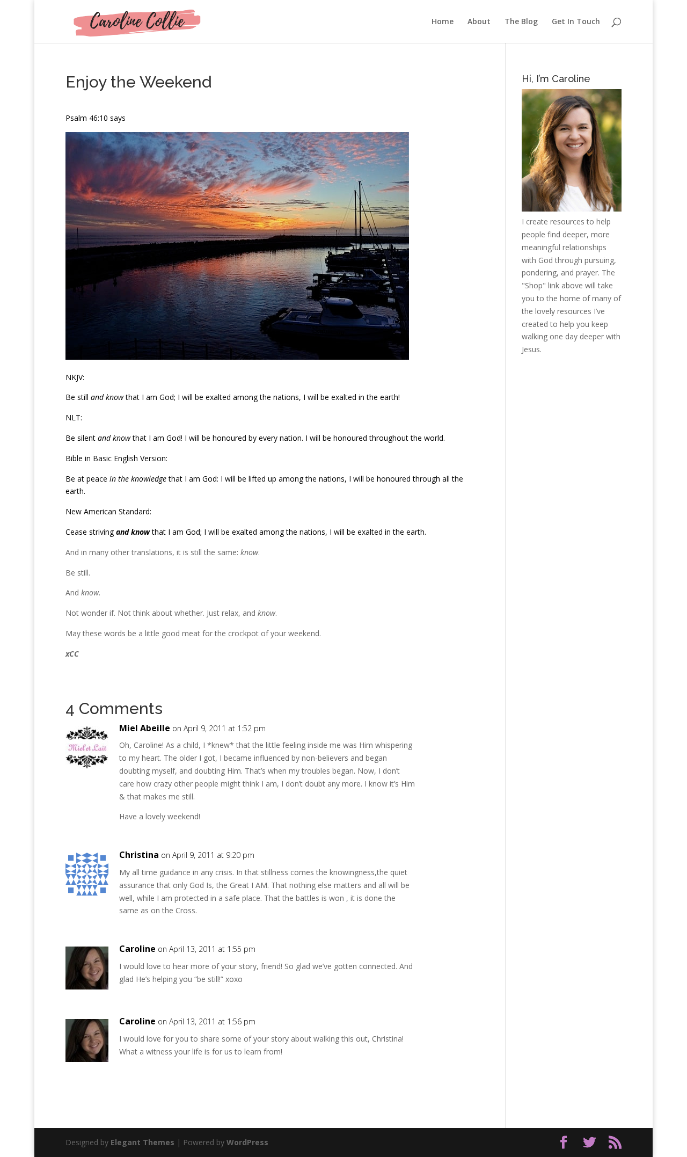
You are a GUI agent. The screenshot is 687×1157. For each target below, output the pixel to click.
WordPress (247, 1142)
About (479, 22)
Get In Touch (576, 22)
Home (443, 22)
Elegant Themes (142, 1142)
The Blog (521, 22)
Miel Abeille (144, 728)
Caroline (137, 949)
